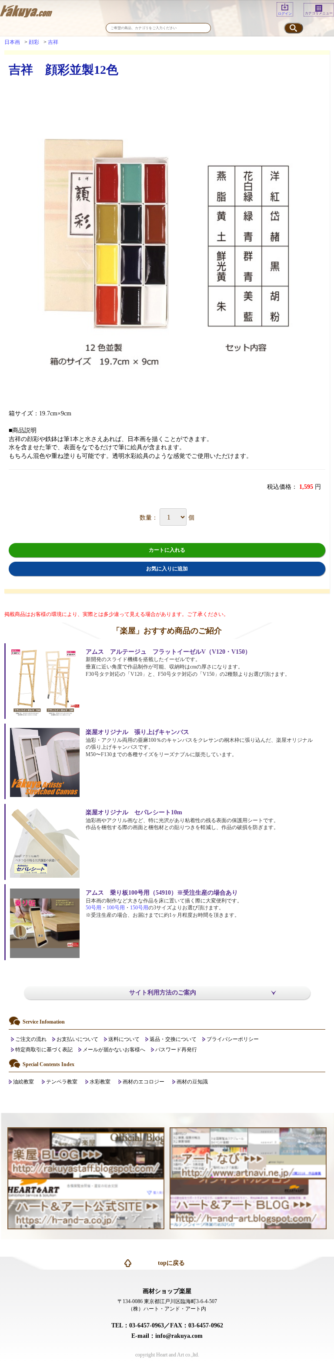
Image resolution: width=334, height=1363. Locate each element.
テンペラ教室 (61, 1082)
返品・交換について (173, 1039)
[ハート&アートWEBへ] (85, 1203)
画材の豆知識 (192, 1082)
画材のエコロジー (143, 1082)
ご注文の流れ (31, 1039)
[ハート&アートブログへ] (248, 1203)
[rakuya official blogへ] (85, 1152)
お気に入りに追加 (167, 569)
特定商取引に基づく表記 (44, 1050)
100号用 (116, 908)
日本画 (12, 42)
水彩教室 (100, 1082)
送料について (124, 1039)
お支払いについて (77, 1039)
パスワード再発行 (176, 1050)
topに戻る (171, 1263)
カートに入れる (167, 550)
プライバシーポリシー (233, 1039)
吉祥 (53, 42)
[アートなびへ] (248, 1152)
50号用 (93, 908)
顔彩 (34, 42)
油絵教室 (23, 1082)
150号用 (139, 908)
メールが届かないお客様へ (114, 1050)
